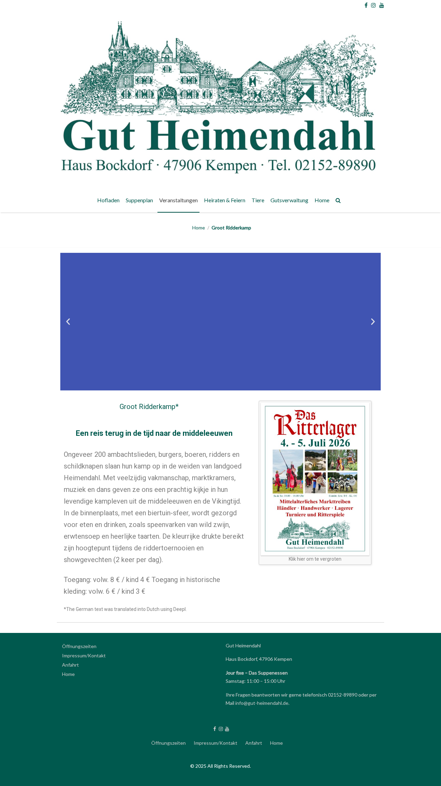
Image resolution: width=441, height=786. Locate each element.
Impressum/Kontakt (84, 655)
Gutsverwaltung (289, 200)
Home (322, 200)
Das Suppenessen (268, 673)
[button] (68, 321)
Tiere (258, 200)
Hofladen (108, 200)
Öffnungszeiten (79, 646)
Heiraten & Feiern (224, 200)
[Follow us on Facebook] (366, 5)
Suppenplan (139, 200)
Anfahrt (70, 665)
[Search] (338, 201)
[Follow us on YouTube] (381, 5)
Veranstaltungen (178, 200)
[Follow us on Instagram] (373, 5)
